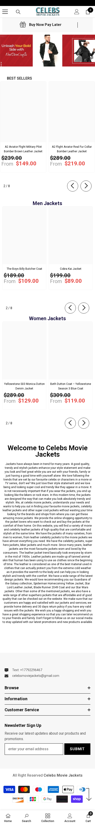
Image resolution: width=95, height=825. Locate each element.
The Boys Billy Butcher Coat (24, 268)
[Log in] (76, 11)
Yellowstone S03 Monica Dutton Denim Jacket (24, 386)
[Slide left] (72, 186)
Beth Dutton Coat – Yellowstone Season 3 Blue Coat (70, 386)
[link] (40, 24)
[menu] (5, 11)
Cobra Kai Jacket (70, 268)
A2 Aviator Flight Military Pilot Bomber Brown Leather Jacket (23, 149)
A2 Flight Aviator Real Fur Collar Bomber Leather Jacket (72, 149)
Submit (77, 749)
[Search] (18, 12)
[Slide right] (86, 186)
